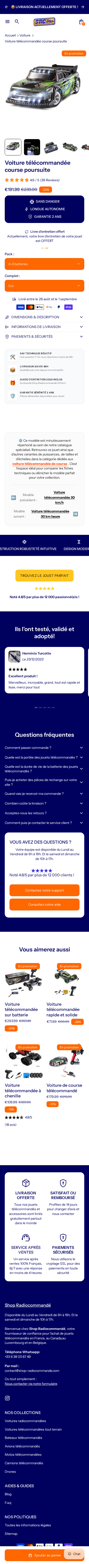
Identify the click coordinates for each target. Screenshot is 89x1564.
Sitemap (11, 1534)
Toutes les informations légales (28, 1525)
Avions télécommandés (22, 1446)
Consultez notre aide (44, 904)
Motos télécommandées (23, 1454)
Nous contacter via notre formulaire (31, 1384)
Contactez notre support (44, 890)
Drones (10, 1471)
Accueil (10, 35)
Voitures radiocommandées (25, 1421)
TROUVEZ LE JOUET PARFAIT (44, 575)
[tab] (36, 707)
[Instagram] (7, 1398)
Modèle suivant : (46, 513)
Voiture (24, 35)
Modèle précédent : (43, 497)
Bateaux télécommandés (23, 1438)
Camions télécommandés (24, 1463)
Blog (8, 1494)
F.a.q (8, 1502)
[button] (13, 147)
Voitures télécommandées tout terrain (33, 1429)
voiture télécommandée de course (40, 464)
